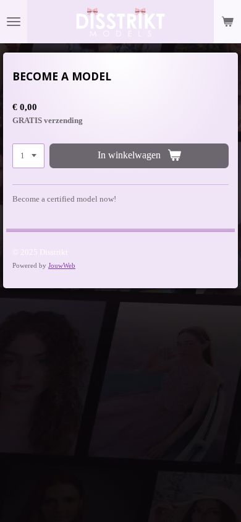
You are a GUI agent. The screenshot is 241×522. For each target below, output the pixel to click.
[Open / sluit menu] (13, 21)
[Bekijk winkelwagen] (227, 21)
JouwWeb (61, 265)
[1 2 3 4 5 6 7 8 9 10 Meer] (28, 156)
